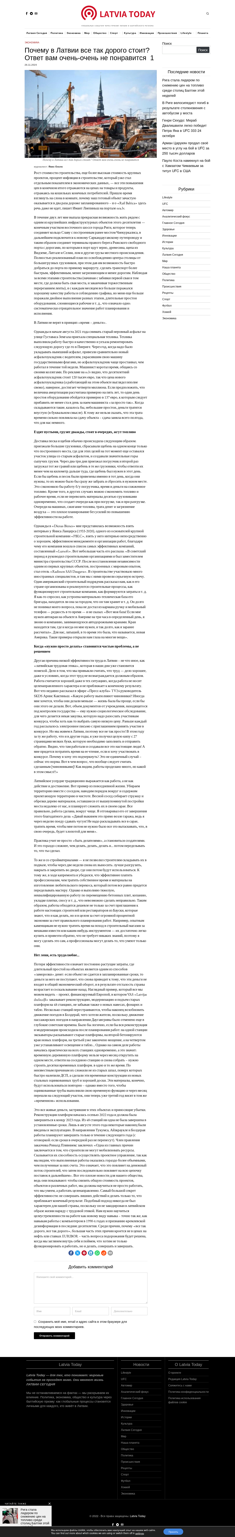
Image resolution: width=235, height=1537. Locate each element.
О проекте (174, 1372)
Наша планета (171, 267)
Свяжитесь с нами (180, 1385)
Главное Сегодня (173, 222)
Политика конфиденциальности (188, 1391)
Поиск (167, 43)
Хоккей (166, 311)
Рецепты (167, 292)
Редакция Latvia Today (182, 1379)
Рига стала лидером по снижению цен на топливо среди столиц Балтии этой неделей (183, 87)
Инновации (169, 235)
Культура (168, 248)
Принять (173, 1531)
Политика (168, 280)
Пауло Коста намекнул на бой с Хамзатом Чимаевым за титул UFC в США (186, 165)
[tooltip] (27, 13)
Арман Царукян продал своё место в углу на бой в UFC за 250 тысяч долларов (185, 148)
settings (139, 1533)
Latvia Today (138, 1516)
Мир (165, 261)
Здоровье (168, 229)
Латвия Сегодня (172, 254)
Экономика (32, 42)
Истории (167, 242)
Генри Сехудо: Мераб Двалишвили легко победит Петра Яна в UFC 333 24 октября (184, 128)
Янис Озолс (56, 166)
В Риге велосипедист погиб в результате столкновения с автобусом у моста (185, 107)
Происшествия (171, 286)
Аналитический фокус (176, 216)
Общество (168, 273)
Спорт (166, 299)
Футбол (167, 305)
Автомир (167, 210)
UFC (165, 203)
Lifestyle (167, 197)
